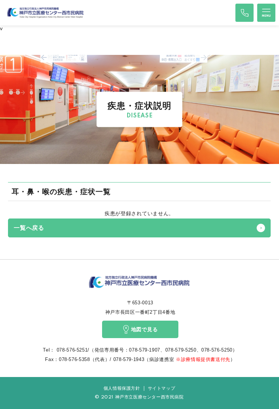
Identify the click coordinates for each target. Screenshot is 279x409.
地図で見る (144, 329)
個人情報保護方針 (122, 388)
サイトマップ (161, 388)
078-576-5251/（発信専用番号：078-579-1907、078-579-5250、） (146, 350)
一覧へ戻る (29, 228)
